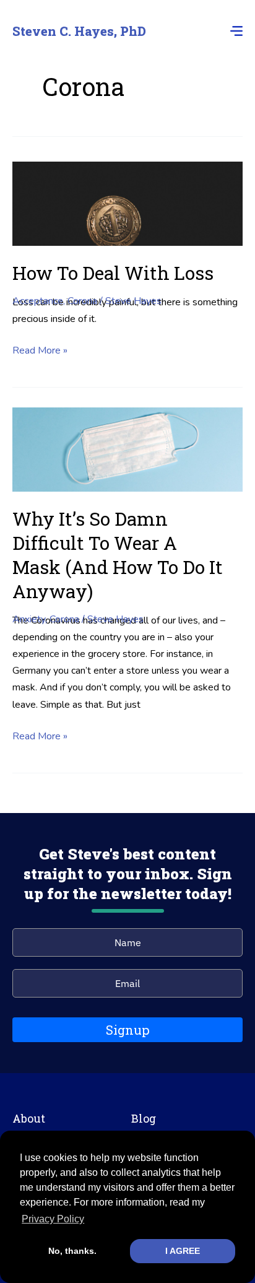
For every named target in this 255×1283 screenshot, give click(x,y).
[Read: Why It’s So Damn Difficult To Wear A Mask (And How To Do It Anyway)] (127, 449)
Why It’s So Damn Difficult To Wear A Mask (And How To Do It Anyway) (117, 555)
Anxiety (28, 619)
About (28, 1118)
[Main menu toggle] (233, 31)
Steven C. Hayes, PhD (79, 31)
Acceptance (37, 301)
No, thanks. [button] (72, 1251)
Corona (82, 301)
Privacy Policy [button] (53, 1219)
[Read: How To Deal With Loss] (127, 203)
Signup (128, 1030)
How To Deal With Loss (113, 273)
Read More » (39, 351)
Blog (143, 1118)
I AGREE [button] (182, 1251)
